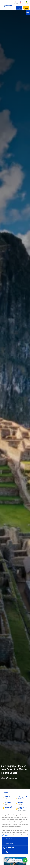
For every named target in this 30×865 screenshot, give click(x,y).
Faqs (7, 852)
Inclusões (9, 843)
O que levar (10, 848)
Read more (5, 835)
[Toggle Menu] (27, 12)
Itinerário (9, 839)
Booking (26, 8)
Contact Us (19, 8)
